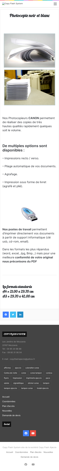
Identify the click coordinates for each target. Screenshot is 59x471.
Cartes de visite (10, 373)
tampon (46, 383)
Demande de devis (11, 415)
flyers (6, 378)
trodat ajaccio (43, 388)
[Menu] (55, 4)
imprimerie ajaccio (34, 378)
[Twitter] (13, 315)
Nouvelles (7, 411)
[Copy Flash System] (12, 4)
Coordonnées (8, 401)
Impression (17, 378)
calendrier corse (32, 368)
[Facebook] (6, 315)
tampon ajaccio (10, 388)
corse (23, 373)
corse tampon (36, 373)
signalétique (18, 383)
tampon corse (27, 388)
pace (48, 378)
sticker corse (33, 383)
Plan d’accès (8, 406)
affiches (7, 368)
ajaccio (18, 368)
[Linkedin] (20, 315)
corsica (49, 373)
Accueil (5, 397)
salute (6, 383)
